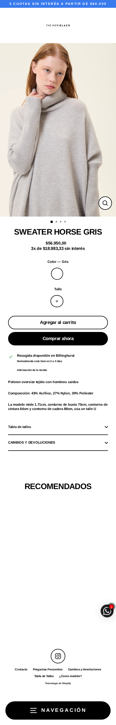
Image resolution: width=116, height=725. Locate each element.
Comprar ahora (58, 338)
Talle (58, 289)
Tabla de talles (19, 427)
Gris (57, 273)
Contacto (21, 669)
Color (57, 262)
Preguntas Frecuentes (48, 669)
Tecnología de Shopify (58, 683)
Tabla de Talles (44, 676)
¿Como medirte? (70, 676)
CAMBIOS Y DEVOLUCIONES (31, 442)
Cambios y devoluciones (84, 669)
